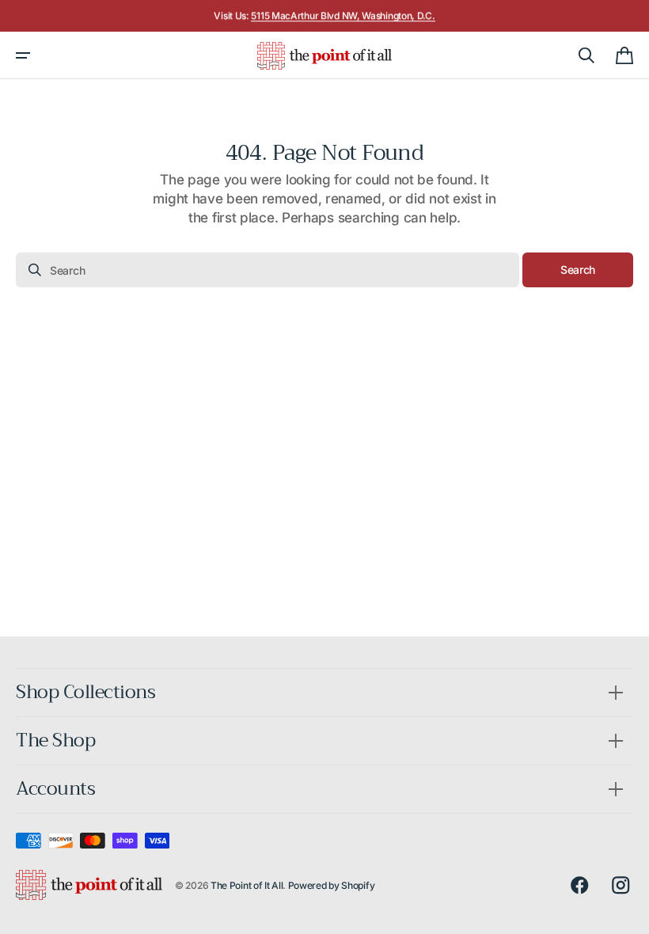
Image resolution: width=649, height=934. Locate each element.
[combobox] (267, 269)
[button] (23, 55)
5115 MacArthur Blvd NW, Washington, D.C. (343, 15)
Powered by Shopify (331, 885)
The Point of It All (247, 885)
